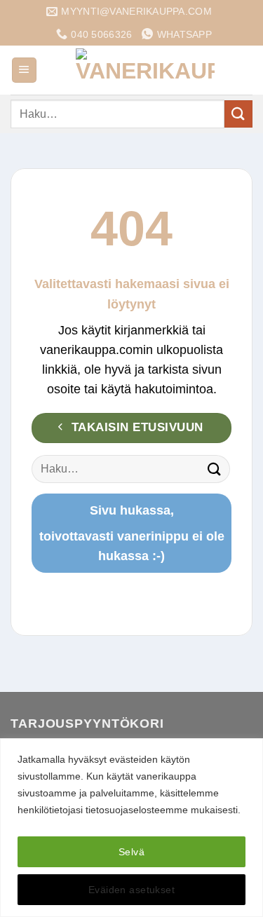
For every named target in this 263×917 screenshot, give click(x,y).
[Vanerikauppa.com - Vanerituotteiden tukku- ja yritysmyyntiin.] (145, 70)
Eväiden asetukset (131, 889)
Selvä (131, 851)
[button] (24, 70)
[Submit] (238, 114)
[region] (131, 827)
